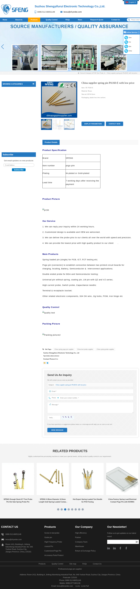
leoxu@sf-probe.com (73, 12)
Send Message (57, 430)
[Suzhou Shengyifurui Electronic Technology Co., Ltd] (14, 9)
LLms (77, 586)
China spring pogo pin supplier (64, 349)
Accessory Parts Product (11, 132)
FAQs (68, 20)
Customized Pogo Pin (10, 128)
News (80, 20)
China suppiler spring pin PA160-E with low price (71, 385)
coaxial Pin (7, 124)
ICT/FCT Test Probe (10, 93)
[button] (69, 68)
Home (5, 20)
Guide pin (6, 141)
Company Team (81, 542)
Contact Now (114, 124)
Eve (129, 42)
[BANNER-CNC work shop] (70, 46)
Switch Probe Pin (9, 119)
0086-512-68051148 (46, 12)
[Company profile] (108, 548)
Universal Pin (7, 97)
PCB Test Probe (98, 73)
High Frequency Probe (11, 145)
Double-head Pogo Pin (11, 110)
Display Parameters (93, 124)
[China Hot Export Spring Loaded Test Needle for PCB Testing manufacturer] (54, 479)
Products (34, 20)
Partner (78, 537)
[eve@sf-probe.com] (44, 363)
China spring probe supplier (105, 349)
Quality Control (51, 20)
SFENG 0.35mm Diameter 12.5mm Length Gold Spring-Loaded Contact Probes (19, 500)
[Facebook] (120, 548)
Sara (129, 37)
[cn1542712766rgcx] (47, 363)
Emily (130, 51)
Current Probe (8, 115)
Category (88, 73)
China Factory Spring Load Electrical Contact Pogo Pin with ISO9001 (89, 500)
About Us (18, 20)
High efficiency (81, 533)
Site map (72, 564)
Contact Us (115, 20)
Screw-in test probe (10, 137)
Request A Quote (96, 20)
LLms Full (85, 586)
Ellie (129, 46)
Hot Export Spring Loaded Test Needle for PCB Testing (54, 500)
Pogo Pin (6, 106)
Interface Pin (7, 102)
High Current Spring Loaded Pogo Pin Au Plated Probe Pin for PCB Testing (123, 500)
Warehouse (79, 546)
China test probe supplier (85, 349)
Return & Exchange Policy (85, 551)
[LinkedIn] (114, 548)
